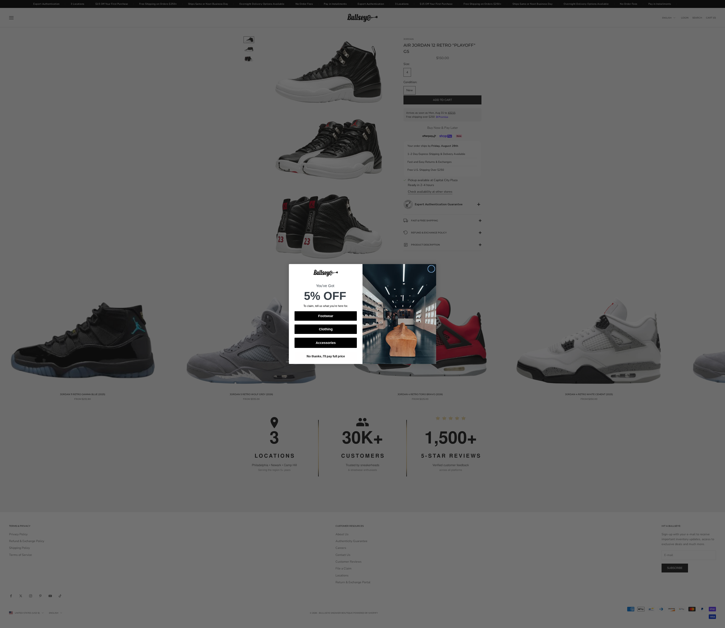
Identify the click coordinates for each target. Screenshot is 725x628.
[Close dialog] (431, 269)
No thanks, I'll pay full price (326, 356)
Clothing (326, 329)
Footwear (325, 316)
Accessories (326, 343)
